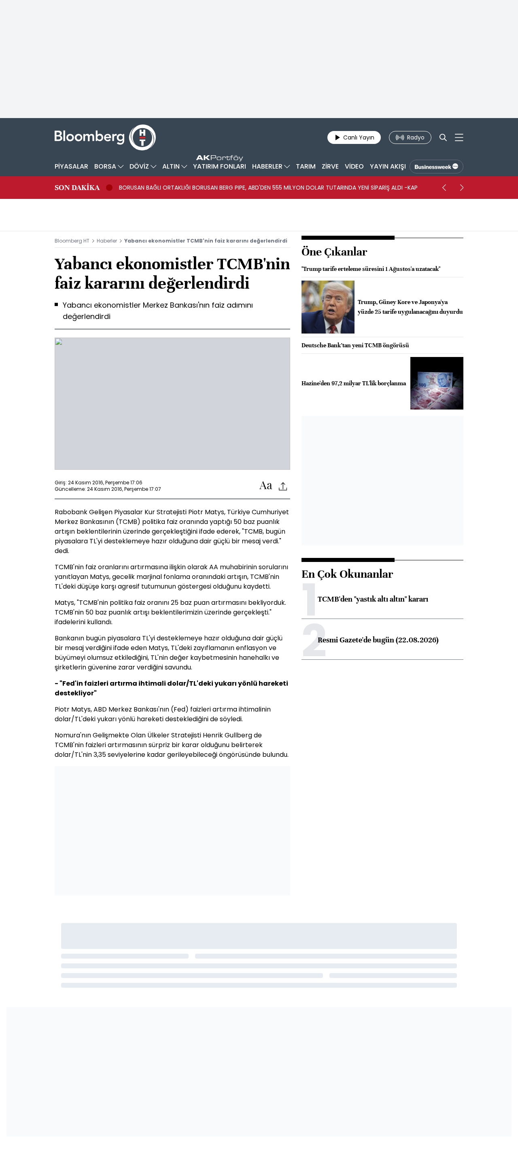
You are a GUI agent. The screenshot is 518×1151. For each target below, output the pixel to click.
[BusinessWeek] (436, 166)
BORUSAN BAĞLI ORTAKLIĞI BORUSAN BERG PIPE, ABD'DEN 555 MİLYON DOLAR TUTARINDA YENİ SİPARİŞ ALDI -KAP (268, 188)
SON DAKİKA (77, 188)
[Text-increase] (265, 485)
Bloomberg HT (72, 240)
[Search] (443, 137)
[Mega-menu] (459, 137)
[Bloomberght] (105, 137)
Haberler (107, 240)
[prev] (443, 187)
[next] (461, 187)
